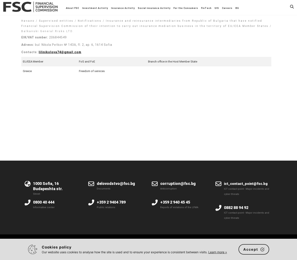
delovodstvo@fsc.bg (116, 183)
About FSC (72, 8)
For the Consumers (186, 8)
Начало (28, 20)
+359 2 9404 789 (111, 202)
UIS (217, 8)
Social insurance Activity (154, 8)
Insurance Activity (123, 8)
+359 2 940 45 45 (175, 202)
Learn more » (217, 252)
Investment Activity (95, 8)
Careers (227, 8)
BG (237, 8)
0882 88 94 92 (236, 207)
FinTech (206, 8)
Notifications (90, 20)
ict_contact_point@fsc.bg (246, 184)
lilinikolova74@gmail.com (60, 52)
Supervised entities (56, 20)
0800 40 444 (43, 202)
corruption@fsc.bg (178, 183)
